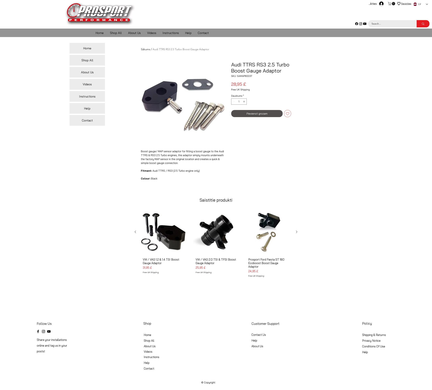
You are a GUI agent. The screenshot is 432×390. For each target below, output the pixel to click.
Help (87, 108)
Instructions (87, 96)
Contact (87, 120)
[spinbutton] (239, 101)
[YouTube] (49, 331)
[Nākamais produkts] (297, 232)
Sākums (145, 49)
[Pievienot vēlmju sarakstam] (287, 113)
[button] (392, 3)
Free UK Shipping (240, 89)
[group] (216, 244)
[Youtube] (365, 24)
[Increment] (244, 101)
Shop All (87, 60)
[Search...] (423, 23)
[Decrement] (234, 101)
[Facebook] (357, 24)
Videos (87, 84)
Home (87, 48)
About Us (87, 72)
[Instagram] (361, 24)
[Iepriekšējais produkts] (135, 232)
